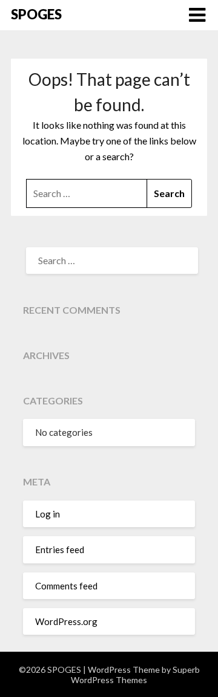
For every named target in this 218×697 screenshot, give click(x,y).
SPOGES (36, 14)
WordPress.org (66, 621)
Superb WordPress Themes (135, 674)
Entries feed (59, 549)
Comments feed (66, 585)
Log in (47, 513)
